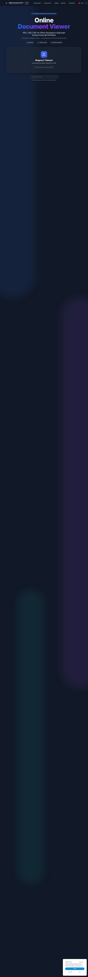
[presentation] (44, 60)
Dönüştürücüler (47, 3)
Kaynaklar (63, 3)
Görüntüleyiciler (37, 3)
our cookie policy (78, 966)
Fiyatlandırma (72, 3)
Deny (80, 972)
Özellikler (56, 3)
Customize (70, 972)
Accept (74, 968)
